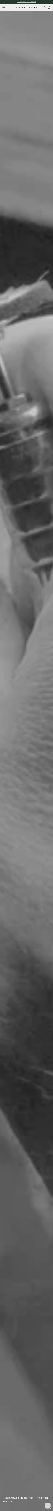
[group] (26, 761)
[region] (26, 761)
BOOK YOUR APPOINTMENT (26, 2)
